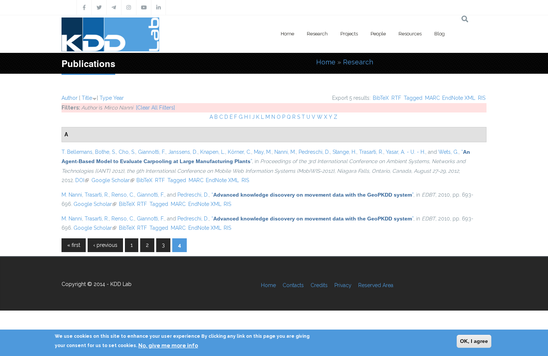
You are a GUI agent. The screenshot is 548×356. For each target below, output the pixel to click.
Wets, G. (448, 152)
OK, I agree (474, 341)
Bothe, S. (105, 152)
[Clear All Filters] (155, 108)
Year (118, 98)
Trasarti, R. (371, 152)
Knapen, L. (212, 152)
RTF (396, 98)
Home (287, 33)
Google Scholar (112, 180)
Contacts (293, 285)
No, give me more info (168, 345)
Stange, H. (344, 152)
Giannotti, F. (152, 152)
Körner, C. (239, 152)
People (378, 33)
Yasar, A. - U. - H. (405, 152)
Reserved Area (375, 285)
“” (312, 195)
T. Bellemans (77, 152)
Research (317, 33)
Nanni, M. (285, 152)
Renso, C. (122, 195)
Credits (319, 285)
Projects (349, 33)
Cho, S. (127, 152)
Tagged (413, 98)
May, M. (263, 152)
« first (73, 245)
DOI (82, 180)
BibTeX (381, 98)
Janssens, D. (183, 152)
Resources (410, 33)
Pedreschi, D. (314, 152)
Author (70, 98)
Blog (439, 33)
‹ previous (105, 245)
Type (106, 98)
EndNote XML (458, 98)
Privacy (343, 285)
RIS (481, 98)
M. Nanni (72, 195)
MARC (432, 98)
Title (87, 98)
